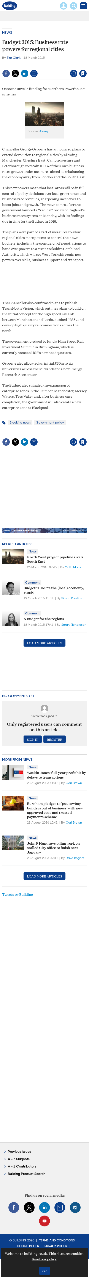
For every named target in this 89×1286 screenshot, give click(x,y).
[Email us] (59, 1207)
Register (54, 739)
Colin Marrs (73, 567)
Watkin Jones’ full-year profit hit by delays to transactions (56, 774)
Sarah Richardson (73, 625)
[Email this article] (34, 73)
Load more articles (44, 642)
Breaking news (20, 422)
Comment (32, 582)
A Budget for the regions (44, 618)
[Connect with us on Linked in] (44, 1207)
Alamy (43, 131)
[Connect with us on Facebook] (13, 1207)
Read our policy (44, 1258)
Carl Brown (74, 783)
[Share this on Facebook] (6, 73)
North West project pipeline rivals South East (55, 559)
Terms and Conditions (57, 1240)
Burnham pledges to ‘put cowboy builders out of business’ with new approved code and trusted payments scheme (55, 810)
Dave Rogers (75, 858)
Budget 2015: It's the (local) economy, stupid (54, 590)
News (7, 32)
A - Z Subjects (19, 1159)
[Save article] (83, 73)
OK (44, 1271)
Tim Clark (14, 58)
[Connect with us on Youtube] (44, 1221)
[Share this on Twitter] (15, 73)
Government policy (50, 422)
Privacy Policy (55, 1246)
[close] (86, 64)
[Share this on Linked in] (25, 73)
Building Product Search (26, 1173)
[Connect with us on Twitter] (29, 1207)
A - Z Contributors (22, 1166)
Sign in (29, 64)
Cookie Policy (28, 1246)
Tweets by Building (17, 894)
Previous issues (19, 1151)
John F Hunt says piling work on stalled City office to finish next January (53, 847)
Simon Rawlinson (73, 598)
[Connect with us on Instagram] (75, 1207)
